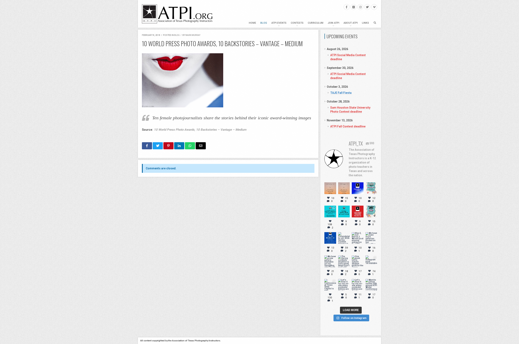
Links (365, 22)
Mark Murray (193, 35)
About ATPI (350, 22)
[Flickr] (353, 7)
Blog (263, 22)
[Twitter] (367, 7)
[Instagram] (360, 7)
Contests (297, 22)
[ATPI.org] (177, 14)
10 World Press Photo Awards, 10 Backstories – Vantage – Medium (200, 129)
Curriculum (315, 22)
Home (252, 22)
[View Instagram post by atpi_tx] (334, 191)
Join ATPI (333, 22)
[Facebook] (347, 7)
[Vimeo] (374, 7)
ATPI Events (278, 22)
